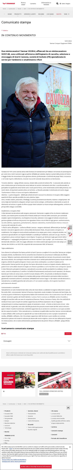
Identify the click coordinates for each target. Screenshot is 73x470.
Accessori (7, 425)
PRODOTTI (17, 14)
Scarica (68, 333)
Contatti (54, 434)
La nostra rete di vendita (58, 418)
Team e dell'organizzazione (35, 427)
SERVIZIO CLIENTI (30, 14)
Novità (19, 9)
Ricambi (30, 424)
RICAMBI (41, 14)
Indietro (5, 30)
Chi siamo (54, 411)
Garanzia (30, 416)
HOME (10, 14)
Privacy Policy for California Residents (14, 459)
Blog (6, 443)
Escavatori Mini (9, 413)
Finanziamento (32, 413)
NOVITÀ (58, 14)
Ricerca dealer (23, 3)
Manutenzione (32, 418)
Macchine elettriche (10, 423)
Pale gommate (8, 418)
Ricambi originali (32, 429)
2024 (24, 9)
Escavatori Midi (9, 416)
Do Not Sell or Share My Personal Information (36, 466)
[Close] (70, 447)
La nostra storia (55, 413)
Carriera (54, 427)
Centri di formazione (33, 421)
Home (4, 9)
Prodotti (7, 411)
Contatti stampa (57, 431)
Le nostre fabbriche (56, 416)
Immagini (7, 341)
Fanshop (7, 440)
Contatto (33, 3)
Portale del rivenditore (59, 438)
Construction (11, 9)
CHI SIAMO (50, 14)
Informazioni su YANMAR (46, 3)
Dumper (7, 421)
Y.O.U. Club (7, 438)
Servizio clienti (33, 411)
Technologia (8, 428)
